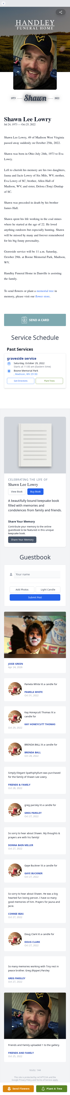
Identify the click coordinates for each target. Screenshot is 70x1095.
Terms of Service (44, 1080)
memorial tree (45, 291)
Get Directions (21, 380)
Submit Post (35, 597)
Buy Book (35, 491)
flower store (42, 296)
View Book (16, 491)
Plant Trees (49, 380)
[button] (35, 635)
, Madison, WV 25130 (25, 374)
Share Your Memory (22, 539)
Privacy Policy (25, 1080)
